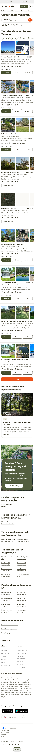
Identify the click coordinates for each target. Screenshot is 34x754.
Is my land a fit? (22, 653)
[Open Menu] (31, 6)
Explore (3, 11)
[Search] (30, 20)
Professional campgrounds (21, 657)
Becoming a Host (22, 650)
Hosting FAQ (21, 668)
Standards (20, 665)
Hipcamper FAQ (6, 666)
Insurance (20, 662)
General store (5, 653)
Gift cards (4, 650)
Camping (30, 11)
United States (10, 11)
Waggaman (24, 11)
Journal (3, 656)
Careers (3, 659)
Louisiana (17, 11)
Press (3, 662)
